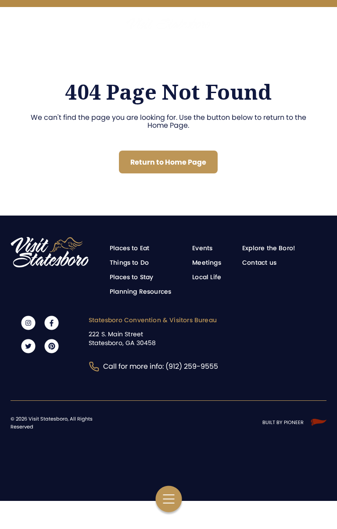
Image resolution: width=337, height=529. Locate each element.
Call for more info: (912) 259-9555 (160, 366)
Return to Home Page (168, 162)
